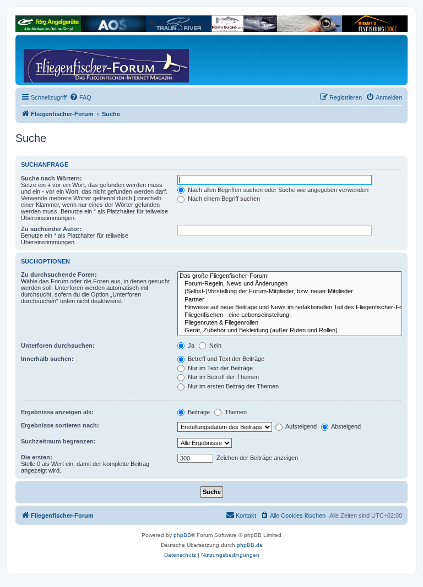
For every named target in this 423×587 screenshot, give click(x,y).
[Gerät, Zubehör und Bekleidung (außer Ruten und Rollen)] (289, 330)
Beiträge (198, 412)
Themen (235, 412)
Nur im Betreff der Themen (222, 377)
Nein (214, 345)
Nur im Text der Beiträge (219, 368)
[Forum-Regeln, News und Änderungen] (289, 284)
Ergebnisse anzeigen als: (57, 412)
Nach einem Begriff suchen (223, 198)
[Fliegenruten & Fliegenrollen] (289, 323)
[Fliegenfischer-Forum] (65, 60)
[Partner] (289, 300)
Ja (190, 345)
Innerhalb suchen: (47, 358)
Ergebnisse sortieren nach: (60, 425)
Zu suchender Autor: (51, 229)
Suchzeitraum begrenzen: (58, 441)
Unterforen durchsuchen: (58, 345)
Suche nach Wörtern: (51, 178)
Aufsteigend (300, 426)
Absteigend (345, 426)
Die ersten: (36, 457)
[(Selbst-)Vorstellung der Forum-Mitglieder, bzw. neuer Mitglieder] (289, 291)
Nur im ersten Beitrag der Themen (232, 386)
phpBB (182, 535)
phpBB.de (250, 545)
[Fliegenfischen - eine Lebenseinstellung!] (289, 315)
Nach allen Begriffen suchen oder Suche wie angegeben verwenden (277, 189)
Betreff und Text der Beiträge (225, 358)
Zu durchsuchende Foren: (59, 274)
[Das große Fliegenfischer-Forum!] (289, 276)
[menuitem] (80, 97)
